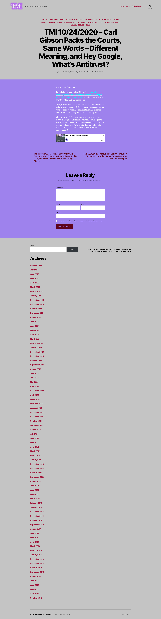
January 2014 (36, 555)
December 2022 (37, 391)
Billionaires (90, 19)
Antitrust (54, 19)
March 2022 (35, 399)
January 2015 (36, 507)
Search (32, 245)
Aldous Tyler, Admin (68, 72)
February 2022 (36, 404)
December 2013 (37, 559)
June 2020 (34, 490)
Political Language (94, 22)
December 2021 (37, 412)
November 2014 (37, 516)
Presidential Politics (112, 22)
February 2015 (36, 503)
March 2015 (35, 499)
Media (83, 22)
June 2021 (34, 438)
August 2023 (35, 369)
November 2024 (37, 304)
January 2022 (36, 408)
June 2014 (34, 533)
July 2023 (34, 373)
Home (122, 6)
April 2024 (34, 335)
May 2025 (34, 278)
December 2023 (37, 352)
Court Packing (113, 19)
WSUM (88, 24)
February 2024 (36, 343)
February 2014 (36, 550)
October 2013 (36, 568)
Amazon (45, 19)
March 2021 (35, 451)
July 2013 (34, 581)
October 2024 (36, 309)
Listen (128, 6)
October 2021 (36, 421)
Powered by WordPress (62, 614)
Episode (60, 22)
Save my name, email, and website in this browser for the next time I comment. (80, 221)
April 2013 (34, 594)
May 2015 (34, 494)
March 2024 (35, 339)
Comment (59, 187)
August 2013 (35, 576)
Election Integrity (48, 22)
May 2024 (34, 330)
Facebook (68, 22)
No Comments (99, 72)
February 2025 (36, 291)
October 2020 (36, 473)
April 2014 (34, 542)
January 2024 (36, 348)
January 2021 (36, 460)
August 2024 (35, 317)
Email (83, 204)
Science (74, 24)
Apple (62, 19)
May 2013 (34, 589)
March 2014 (35, 546)
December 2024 (37, 300)
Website (58, 212)
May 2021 (34, 443)
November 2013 (37, 563)
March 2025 (35, 287)
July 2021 (34, 434)
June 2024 (34, 326)
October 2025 (36, 266)
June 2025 (34, 274)
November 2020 (37, 468)
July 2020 (34, 486)
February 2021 (36, 456)
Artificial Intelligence (75, 19)
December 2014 (37, 512)
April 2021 (34, 447)
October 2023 (36, 361)
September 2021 (37, 425)
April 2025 (34, 283)
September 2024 (37, 313)
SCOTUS (81, 24)
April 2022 (34, 395)
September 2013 (37, 572)
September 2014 (37, 525)
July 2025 (34, 270)
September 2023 (37, 365)
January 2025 (36, 296)
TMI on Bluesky (137, 6)
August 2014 (35, 529)
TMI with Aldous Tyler (44, 614)
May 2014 (34, 538)
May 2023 (34, 382)
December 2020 (37, 464)
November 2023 (37, 356)
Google (76, 22)
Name (58, 204)
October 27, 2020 (84, 72)
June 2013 (34, 585)
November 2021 (37, 417)
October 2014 (36, 520)
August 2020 (35, 481)
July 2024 (34, 322)
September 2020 (37, 477)
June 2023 (34, 378)
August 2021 (35, 430)
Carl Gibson (101, 19)
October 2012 (36, 598)
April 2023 (34, 386)
